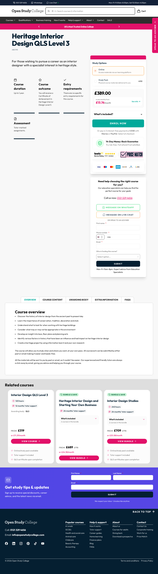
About (89, 20)
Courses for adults (120, 529)
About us (116, 526)
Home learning (96, 536)
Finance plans (95, 540)
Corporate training (145, 529)
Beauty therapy (72, 543)
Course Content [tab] (53, 299)
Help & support (74, 20)
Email (99, 242)
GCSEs (68, 529)
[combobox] (118, 256)
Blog (91, 543)
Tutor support (95, 529)
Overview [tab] (30, 299)
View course (29, 441)
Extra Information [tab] (106, 299)
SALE (109, 20)
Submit (118, 264)
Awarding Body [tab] (78, 299)
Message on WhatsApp (120, 207)
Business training (43, 20)
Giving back (117, 533)
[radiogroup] (118, 76)
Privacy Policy (147, 560)
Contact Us (142, 526)
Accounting (70, 547)
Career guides (96, 533)
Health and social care (74, 533)
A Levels (69, 526)
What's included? (103, 114)
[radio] (95, 71)
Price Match (142, 536)
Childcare (69, 540)
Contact (100, 20)
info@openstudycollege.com (28, 534)
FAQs (92, 547)
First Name (76, 473)
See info (135, 101)
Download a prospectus (122, 536)
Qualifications (25, 20)
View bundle (77, 458)
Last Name (118, 473)
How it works (59, 20)
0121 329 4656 (124, 197)
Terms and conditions (130, 560)
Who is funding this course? (106, 251)
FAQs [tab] (128, 299)
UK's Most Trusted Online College (79, 26)
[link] (31, 427)
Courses (9, 20)
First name (101, 223)
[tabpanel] (79, 339)
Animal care (70, 536)
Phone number (102, 233)
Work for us (142, 533)
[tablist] (79, 300)
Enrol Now (118, 123)
